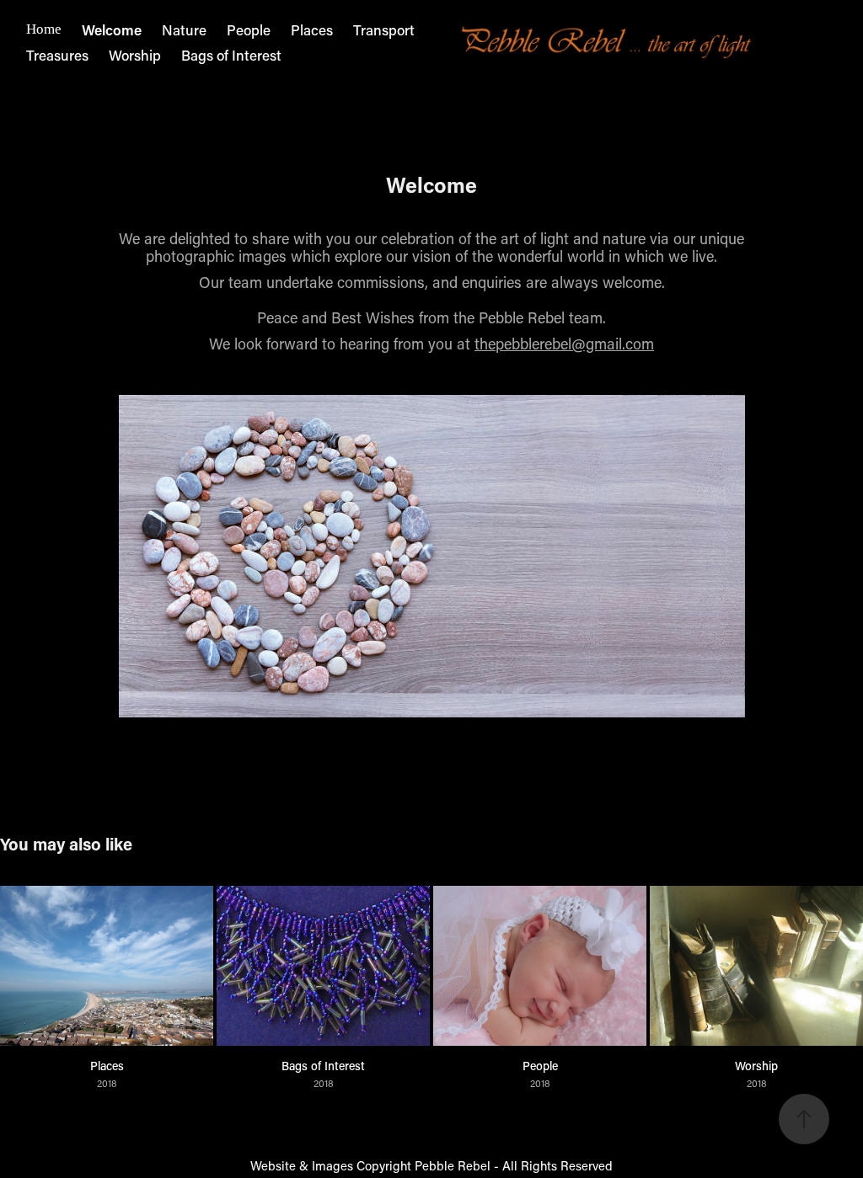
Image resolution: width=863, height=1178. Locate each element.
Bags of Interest (231, 54)
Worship (135, 54)
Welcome (112, 29)
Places (312, 29)
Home (44, 29)
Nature (184, 29)
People (249, 29)
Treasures (57, 54)
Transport (384, 29)
